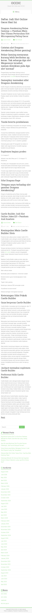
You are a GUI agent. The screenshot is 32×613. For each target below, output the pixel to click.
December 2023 (5, 561)
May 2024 (4, 547)
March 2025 (4, 518)
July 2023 (4, 576)
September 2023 (6, 570)
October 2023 (5, 567)
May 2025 (4, 512)
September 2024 (6, 535)
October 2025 (5, 498)
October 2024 (5, 532)
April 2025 (4, 515)
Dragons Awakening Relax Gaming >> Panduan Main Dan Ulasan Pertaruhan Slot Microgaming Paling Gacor (15, 32)
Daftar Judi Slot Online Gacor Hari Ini (21, 43)
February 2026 (5, 486)
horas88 (12, 76)
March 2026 (4, 483)
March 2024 (4, 552)
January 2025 (5, 524)
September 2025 (6, 500)
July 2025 (4, 506)
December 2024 (5, 526)
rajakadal (3, 600)
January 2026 (5, 489)
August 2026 (4, 472)
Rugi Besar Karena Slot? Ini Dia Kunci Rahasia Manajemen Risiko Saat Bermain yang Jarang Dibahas (14, 438)
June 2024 (4, 544)
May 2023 (4, 581)
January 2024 (5, 558)
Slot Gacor (18, 222)
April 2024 (4, 550)
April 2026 (4, 480)
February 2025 (5, 521)
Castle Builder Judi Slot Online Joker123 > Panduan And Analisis (14, 216)
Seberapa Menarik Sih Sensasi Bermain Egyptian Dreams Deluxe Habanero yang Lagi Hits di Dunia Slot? (15, 460)
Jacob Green (7, 40)
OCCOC (16, 3)
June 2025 (4, 509)
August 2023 (4, 573)
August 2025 (4, 503)
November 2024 (5, 529)
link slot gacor (5, 603)
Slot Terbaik (18, 40)
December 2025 (5, 492)
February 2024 (5, 555)
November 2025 (5, 495)
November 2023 (5, 564)
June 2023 (4, 578)
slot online (8, 252)
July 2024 (4, 541)
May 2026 (4, 477)
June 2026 (4, 474)
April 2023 (4, 584)
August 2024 (4, 538)
